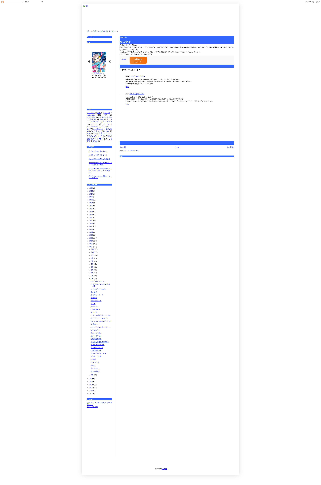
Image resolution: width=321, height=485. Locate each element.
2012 (91, 229)
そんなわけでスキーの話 (99, 318)
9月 (92, 258)
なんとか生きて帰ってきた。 (100, 327)
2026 (91, 188)
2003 (91, 378)
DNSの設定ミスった (98, 281)
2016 (91, 217)
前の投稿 (230, 147)
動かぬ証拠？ (95, 371)
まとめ (106, 131)
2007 (91, 241)
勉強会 (95, 141)
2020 (91, 206)
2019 (91, 209)
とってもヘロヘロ (97, 295)
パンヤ (93, 304)
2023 (91, 197)
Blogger (164, 469)
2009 (91, 235)
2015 (91, 220)
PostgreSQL (91, 117)
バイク (103, 126)
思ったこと (96, 135)
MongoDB (107, 113)
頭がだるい (94, 307)
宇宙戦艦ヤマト (96, 339)
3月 (92, 276)
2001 (91, 384)
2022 (91, 200)
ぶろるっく (96, 131)
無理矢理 (94, 298)
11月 (93, 252)
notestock (91, 115)
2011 (91, 232)
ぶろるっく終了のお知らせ (98, 155)
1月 (92, 375)
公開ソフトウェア (105, 133)
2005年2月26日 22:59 (137, 94)
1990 (91, 393)
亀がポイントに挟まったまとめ (99, 159)
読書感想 (90, 139)
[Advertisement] (99, 91)
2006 (91, 244)
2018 (91, 212)
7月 (92, 264)
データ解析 (94, 126)
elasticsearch (91, 113)
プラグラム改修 (96, 351)
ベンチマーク (95, 309)
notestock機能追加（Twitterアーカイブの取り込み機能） (100, 163)
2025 (91, 191)
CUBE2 (93, 359)
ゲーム (95, 124)
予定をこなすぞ (96, 356)
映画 (88, 133)
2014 (91, 223)
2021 (91, 203)
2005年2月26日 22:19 (137, 76)
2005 (91, 247)
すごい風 (94, 312)
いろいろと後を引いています (100, 315)
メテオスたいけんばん (98, 289)
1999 (91, 390)
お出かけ (94, 121)
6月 (92, 267)
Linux (99, 113)
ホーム (177, 147)
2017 (91, 215)
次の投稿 (123, 147)
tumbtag (104, 117)
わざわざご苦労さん (97, 345)
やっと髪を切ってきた (98, 353)
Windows (93, 119)
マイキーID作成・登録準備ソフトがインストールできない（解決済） (100, 170)
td (98, 117)
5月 (92, 270)
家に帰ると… (95, 368)
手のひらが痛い (96, 333)
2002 (91, 381)
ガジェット (107, 121)
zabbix (101, 119)
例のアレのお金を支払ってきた (101, 321)
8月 (92, 261)
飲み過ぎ (94, 292)
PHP (105, 115)
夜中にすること (96, 301)
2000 (91, 387)
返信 (127, 87)
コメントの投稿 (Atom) (131, 150)
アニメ (109, 119)
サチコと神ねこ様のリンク (98, 151)
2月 (92, 279)
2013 (91, 226)
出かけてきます (96, 336)
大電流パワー (95, 324)
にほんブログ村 (92, 407)
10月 (93, 255)
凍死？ (93, 365)
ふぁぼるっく (98, 129)
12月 (93, 249)
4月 (92, 273)
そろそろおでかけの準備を (100, 342)
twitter (110, 117)
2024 (91, 194)
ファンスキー (95, 330)
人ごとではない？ (97, 348)
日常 (101, 138)
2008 (91, 238)
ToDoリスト (95, 362)
